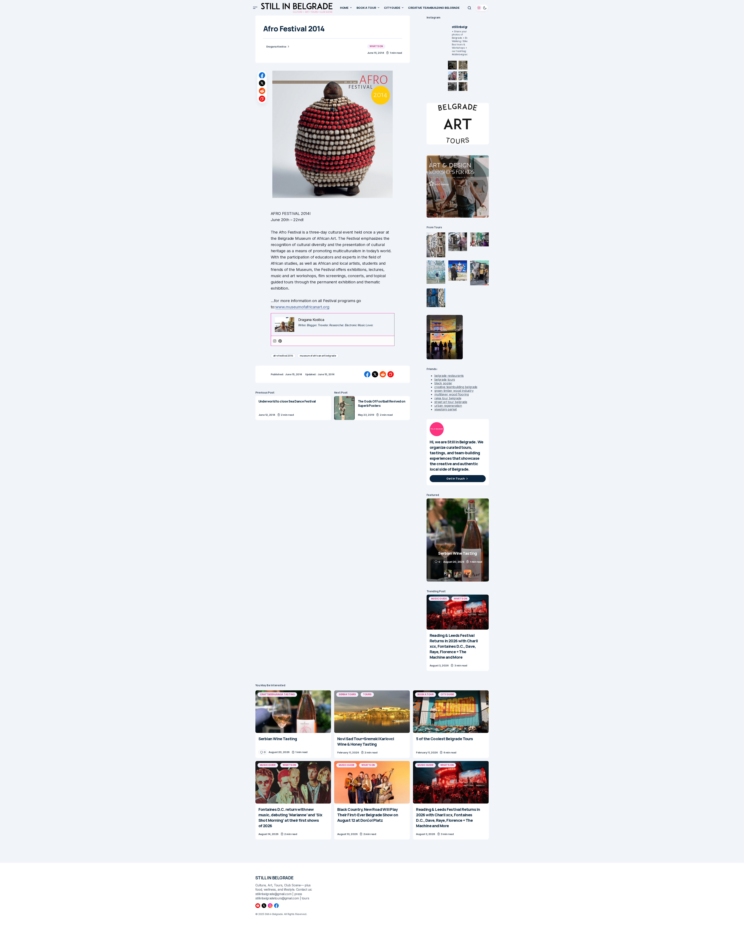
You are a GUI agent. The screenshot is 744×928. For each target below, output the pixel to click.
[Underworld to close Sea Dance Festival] (293, 408)
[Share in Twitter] (262, 83)
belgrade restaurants (449, 376)
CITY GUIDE (447, 694)
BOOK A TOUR (425, 694)
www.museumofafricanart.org (302, 307)
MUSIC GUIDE (439, 598)
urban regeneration (448, 406)
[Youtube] (258, 906)
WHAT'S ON (376, 46)
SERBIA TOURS (347, 694)
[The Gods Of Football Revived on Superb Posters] (344, 408)
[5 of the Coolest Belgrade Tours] (451, 711)
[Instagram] (274, 341)
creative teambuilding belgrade (455, 387)
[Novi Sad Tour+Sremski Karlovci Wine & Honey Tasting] (372, 711)
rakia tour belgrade (447, 398)
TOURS (367, 694)
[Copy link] (262, 99)
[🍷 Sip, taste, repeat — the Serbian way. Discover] (452, 65)
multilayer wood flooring (451, 394)
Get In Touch (455, 478)
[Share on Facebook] (262, 75)
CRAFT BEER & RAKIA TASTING (277, 694)
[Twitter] (264, 906)
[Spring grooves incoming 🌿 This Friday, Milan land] (463, 75)
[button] (255, 7)
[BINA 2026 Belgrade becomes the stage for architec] (463, 86)
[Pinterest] (280, 341)
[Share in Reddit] (262, 91)
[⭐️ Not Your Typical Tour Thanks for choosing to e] (452, 75)
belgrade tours (444, 379)
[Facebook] (276, 906)
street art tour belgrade (450, 402)
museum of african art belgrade (318, 355)
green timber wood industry (454, 391)
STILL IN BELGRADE (274, 878)
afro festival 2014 (283, 355)
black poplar (443, 383)
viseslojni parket (445, 409)
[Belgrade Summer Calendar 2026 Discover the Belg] (463, 65)
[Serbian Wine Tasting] (293, 711)
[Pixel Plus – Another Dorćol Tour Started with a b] (452, 86)
